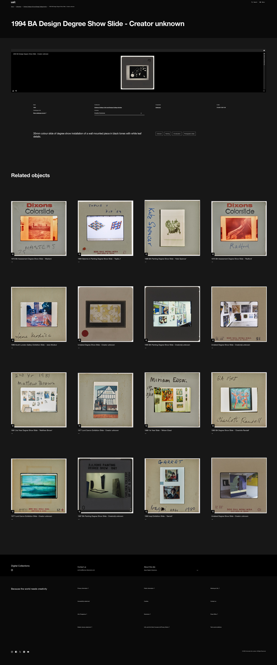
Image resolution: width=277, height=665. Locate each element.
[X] (20, 652)
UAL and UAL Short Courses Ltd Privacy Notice (156, 627)
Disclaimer (147, 614)
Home (12, 6)
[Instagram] (12, 570)
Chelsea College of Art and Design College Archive (35, 6)
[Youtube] (28, 652)
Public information (149, 588)
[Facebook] (16, 652)
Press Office (213, 614)
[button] (254, 2)
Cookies (146, 601)
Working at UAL (214, 588)
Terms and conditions (216, 627)
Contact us (213, 601)
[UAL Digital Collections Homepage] (13, 2)
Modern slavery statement (84, 627)
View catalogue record (39, 113)
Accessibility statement (84, 601)
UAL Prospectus (82, 614)
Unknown (158, 107)
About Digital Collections (150, 570)
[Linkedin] (24, 652)
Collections (18, 6)
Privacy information (83, 588)
